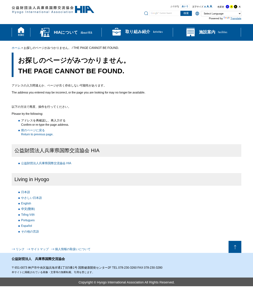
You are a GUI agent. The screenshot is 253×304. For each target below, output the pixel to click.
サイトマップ (40, 249)
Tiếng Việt (27, 214)
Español (26, 225)
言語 (30, 231)
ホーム (16, 47)
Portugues (28, 220)
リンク (20, 249)
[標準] (208, 6)
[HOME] (21, 32)
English (26, 203)
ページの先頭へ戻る (235, 247)
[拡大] (211, 6)
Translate (235, 18)
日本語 (25, 192)
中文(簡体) (28, 209)
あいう (185, 6)
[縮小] (205, 7)
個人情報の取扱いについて (73, 249)
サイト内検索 (146, 13)
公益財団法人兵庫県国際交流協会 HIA (46, 163)
